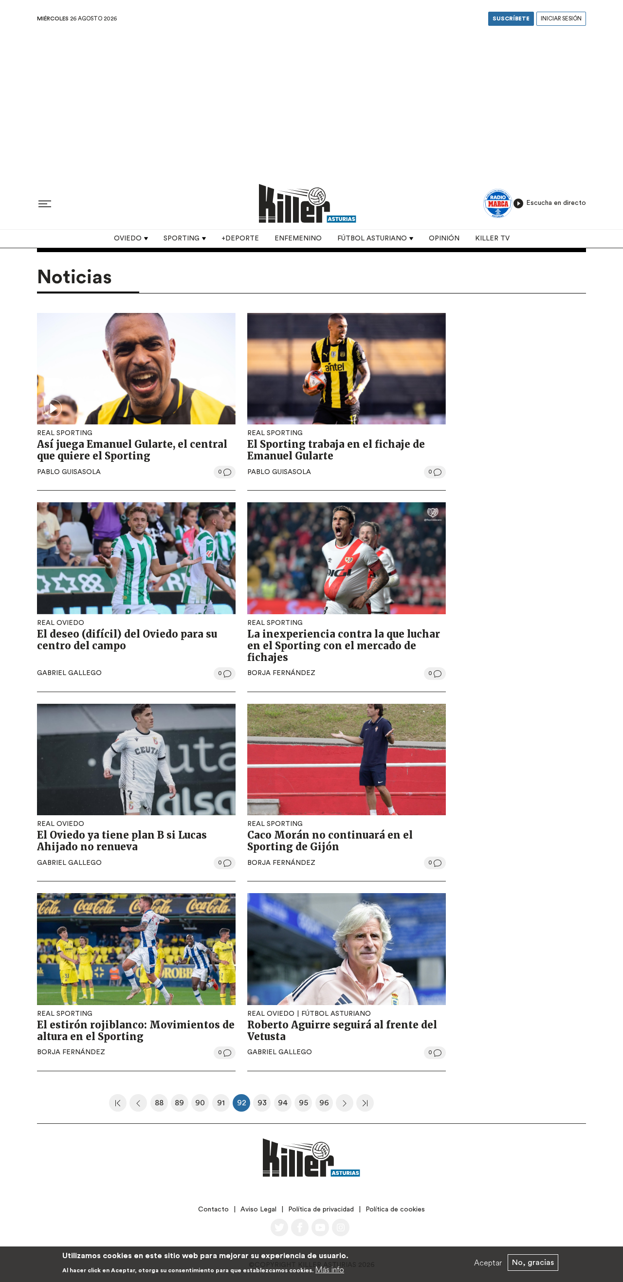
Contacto (213, 1209)
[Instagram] (340, 1227)
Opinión (444, 238)
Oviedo (128, 238)
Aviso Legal (258, 1209)
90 (202, 1105)
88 (161, 1105)
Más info (329, 1269)
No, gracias (533, 1262)
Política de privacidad (321, 1209)
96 (326, 1105)
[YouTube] (320, 1227)
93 (264, 1105)
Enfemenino (298, 238)
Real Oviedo (60, 623)
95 (305, 1105)
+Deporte (240, 238)
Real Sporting (64, 433)
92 (243, 1105)
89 (181, 1105)
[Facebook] (300, 1227)
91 (223, 1105)
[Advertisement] (311, 102)
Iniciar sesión (561, 18)
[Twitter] (279, 1227)
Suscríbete (511, 18)
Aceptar (488, 1262)
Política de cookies (395, 1209)
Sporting (182, 238)
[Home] (307, 203)
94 (285, 1105)
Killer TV (492, 238)
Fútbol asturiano (372, 238)
